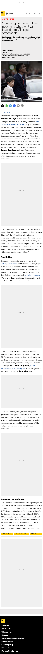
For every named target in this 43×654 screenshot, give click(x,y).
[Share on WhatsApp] (6, 105)
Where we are (6, 632)
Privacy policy (7, 641)
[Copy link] (22, 105)
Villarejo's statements (9, 263)
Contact (4, 635)
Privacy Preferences (9, 648)
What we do (6, 629)
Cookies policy (7, 645)
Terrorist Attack (7, 533)
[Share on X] (2, 105)
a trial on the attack (32, 275)
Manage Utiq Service (9, 651)
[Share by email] (18, 105)
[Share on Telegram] (10, 105)
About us (5, 626)
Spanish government (21, 533)
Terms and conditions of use (12, 638)
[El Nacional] (3, 13)
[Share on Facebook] (14, 105)
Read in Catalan (7, 112)
